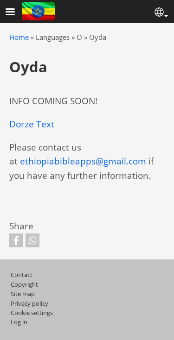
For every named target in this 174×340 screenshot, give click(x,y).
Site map (23, 294)
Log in (19, 322)
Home (19, 37)
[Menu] (16, 13)
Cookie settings (32, 313)
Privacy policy (29, 303)
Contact (21, 275)
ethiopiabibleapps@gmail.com (83, 161)
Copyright (24, 284)
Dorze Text (31, 124)
